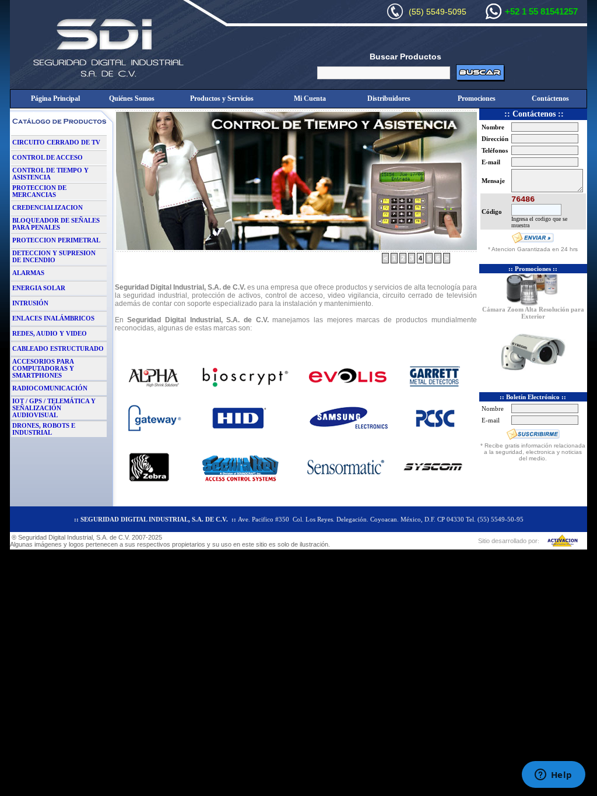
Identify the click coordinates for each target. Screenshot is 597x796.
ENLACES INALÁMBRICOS (53, 318)
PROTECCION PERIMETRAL (56, 240)
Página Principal (55, 98)
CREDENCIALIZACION (47, 207)
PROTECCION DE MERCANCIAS (39, 191)
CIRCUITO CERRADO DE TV (56, 142)
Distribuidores (388, 98)
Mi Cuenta (310, 98)
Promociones (477, 98)
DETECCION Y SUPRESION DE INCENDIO (54, 256)
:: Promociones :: (532, 268)
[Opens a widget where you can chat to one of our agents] (553, 775)
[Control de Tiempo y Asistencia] (296, 250)
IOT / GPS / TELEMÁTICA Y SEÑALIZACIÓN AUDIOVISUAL (54, 407)
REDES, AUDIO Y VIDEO (49, 333)
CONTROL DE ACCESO (47, 157)
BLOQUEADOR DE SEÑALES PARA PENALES (56, 224)
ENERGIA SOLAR (38, 287)
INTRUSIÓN (30, 303)
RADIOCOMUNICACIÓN (49, 388)
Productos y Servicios (222, 98)
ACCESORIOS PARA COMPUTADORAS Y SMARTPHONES (43, 368)
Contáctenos (550, 98)
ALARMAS (28, 272)
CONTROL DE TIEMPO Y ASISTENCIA (50, 174)
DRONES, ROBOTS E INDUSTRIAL (43, 429)
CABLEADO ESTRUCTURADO (58, 348)
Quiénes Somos (131, 98)
